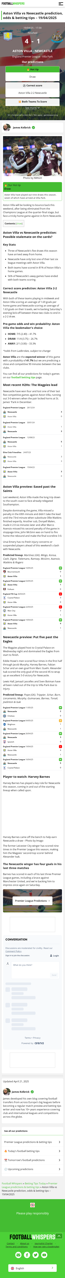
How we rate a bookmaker (46, 1246)
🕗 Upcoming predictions (18, 1169)
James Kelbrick (22, 127)
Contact (11, 1243)
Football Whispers (12, 1183)
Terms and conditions (17, 1246)
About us (24, 1243)
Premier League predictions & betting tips (28, 1142)
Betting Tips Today (35, 1183)
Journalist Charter (44, 1243)
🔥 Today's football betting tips (22, 1151)
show (19, 223)
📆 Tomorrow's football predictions (24, 1160)
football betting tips (23, 377)
